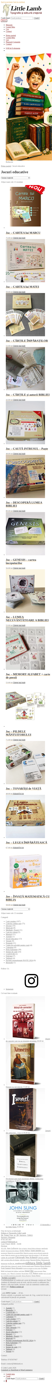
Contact (9, 31)
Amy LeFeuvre (12, 1248)
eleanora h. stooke (16, 1266)
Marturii (9, 934)
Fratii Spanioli (6, 1268)
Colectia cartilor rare (13, 924)
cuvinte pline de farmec (11, 1260)
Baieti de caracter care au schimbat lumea (16, 1255)
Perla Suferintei (12, 950)
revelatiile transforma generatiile (12, 1275)
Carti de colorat (12, 932)
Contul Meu (10, 27)
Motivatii (9, 928)
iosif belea (21, 1271)
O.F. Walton (33, 1273)
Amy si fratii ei (23, 1248)
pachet (41, 1273)
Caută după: (5, 18)
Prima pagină (11, 35)
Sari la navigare (7, 2)
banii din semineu (34, 1255)
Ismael (27, 1271)
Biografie (9, 963)
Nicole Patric (25, 1273)
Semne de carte (11, 952)
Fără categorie (11, 1328)
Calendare (10, 947)
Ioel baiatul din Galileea (11, 1271)
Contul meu (10, 1374)
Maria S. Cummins (16, 1273)
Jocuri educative (12, 939)
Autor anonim (35, 1250)
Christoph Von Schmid (26, 1257)
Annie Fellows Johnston (34, 1248)
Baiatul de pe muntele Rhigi (15, 1253)
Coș (7, 29)
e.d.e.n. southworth (16, 1263)
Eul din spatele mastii (28, 1266)
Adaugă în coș (18, 794)
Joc (32, 1270)
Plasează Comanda (13, 42)
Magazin (9, 25)
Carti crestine (11, 921)
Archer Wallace (24, 1251)
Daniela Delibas (35, 1260)
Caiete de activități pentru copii (17, 945)
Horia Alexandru (17, 1268)
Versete (8, 941)
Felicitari (9, 956)
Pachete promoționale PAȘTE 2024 (19, 960)
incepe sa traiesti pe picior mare (32, 1268)
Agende (9, 937)
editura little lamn (6, 1266)
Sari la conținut (19, 2)
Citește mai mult (19, 238)
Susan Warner (36, 1276)
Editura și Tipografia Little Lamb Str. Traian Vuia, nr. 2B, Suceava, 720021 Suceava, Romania (17, 1235)
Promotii (9, 943)
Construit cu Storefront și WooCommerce (17, 1370)
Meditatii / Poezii (12, 930)
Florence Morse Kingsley (42, 1266)
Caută (36, 18)
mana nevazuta (38, 1271)
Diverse (9, 926)
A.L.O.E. (4, 1248)
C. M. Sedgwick (43, 1255)
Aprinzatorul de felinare (12, 1250)
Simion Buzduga (26, 1275)
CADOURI (10, 954)
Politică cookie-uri (17, 1287)
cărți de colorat (25, 1260)
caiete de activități (8, 1258)
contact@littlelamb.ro (9, 1242)
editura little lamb (38, 1263)
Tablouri (9, 958)
